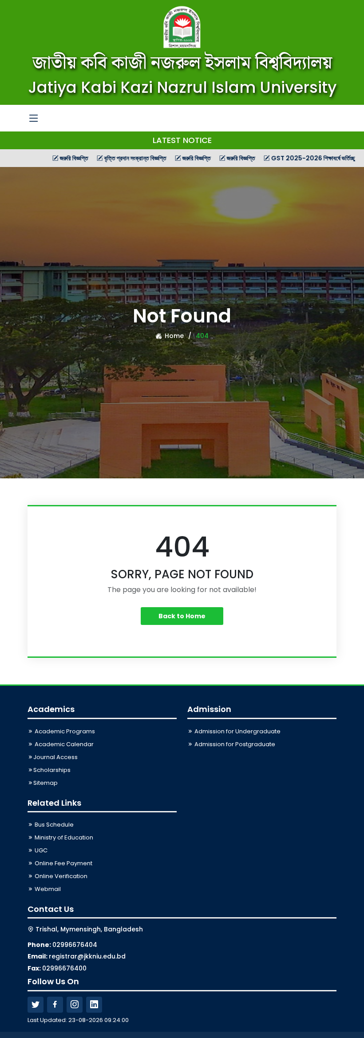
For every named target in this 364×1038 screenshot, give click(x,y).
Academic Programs (64, 731)
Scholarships (52, 770)
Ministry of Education (63, 837)
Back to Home (182, 616)
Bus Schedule (53, 824)
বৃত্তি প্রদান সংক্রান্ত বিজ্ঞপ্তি (110, 158)
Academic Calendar (63, 744)
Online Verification (60, 876)
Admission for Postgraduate (234, 744)
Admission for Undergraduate (237, 731)
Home (173, 335)
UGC (40, 850)
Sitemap (45, 783)
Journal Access (55, 757)
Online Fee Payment (62, 863)
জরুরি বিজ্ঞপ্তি (49, 158)
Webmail (47, 889)
